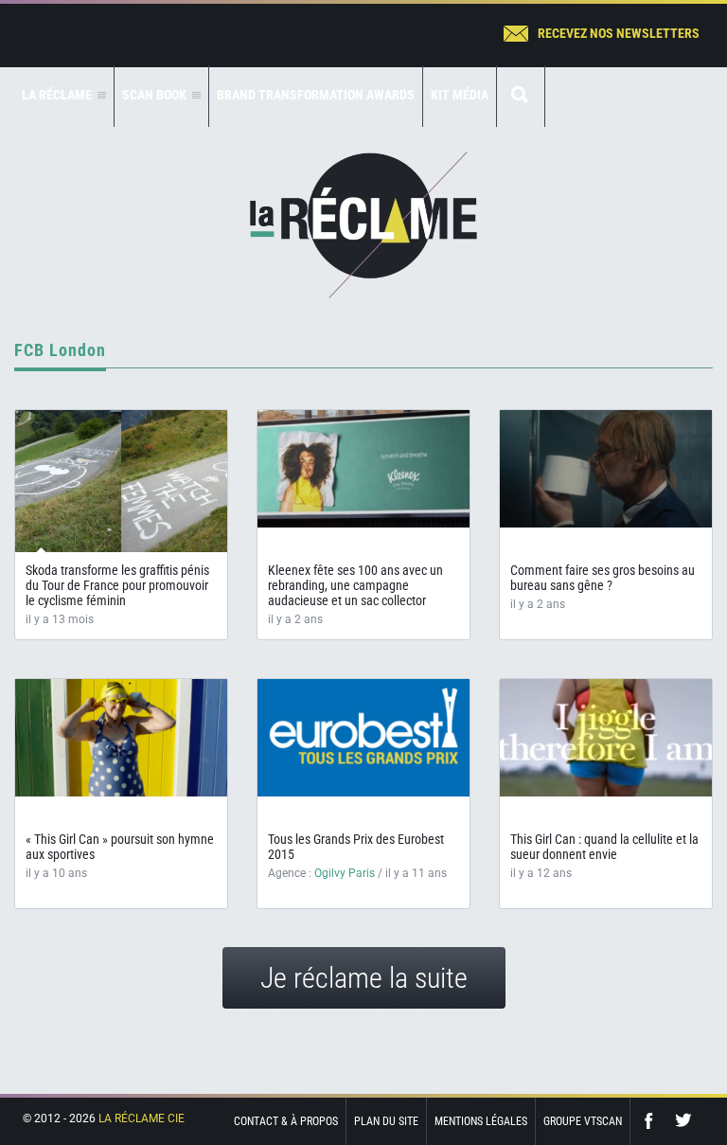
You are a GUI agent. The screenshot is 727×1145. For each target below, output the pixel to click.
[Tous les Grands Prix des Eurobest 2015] (363, 737)
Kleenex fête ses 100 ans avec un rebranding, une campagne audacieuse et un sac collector (355, 585)
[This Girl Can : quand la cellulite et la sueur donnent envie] (606, 737)
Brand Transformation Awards (316, 94)
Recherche (520, 96)
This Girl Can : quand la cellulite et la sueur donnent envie (604, 847)
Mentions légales (480, 1121)
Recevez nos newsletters (619, 33)
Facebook (653, 1121)
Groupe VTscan (582, 1121)
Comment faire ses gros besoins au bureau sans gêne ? (602, 578)
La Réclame (363, 225)
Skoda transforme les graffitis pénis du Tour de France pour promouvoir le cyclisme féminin (117, 585)
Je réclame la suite (364, 977)
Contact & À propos (286, 1121)
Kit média (459, 94)
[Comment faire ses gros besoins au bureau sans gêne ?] (606, 469)
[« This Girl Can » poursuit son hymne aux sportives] (121, 737)
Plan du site (386, 1121)
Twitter (683, 1121)
